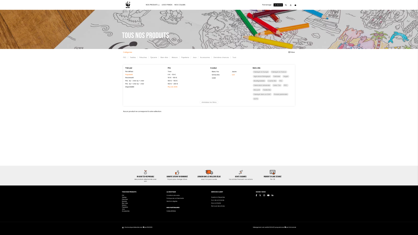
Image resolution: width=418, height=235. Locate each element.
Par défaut (129, 71)
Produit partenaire (280, 94)
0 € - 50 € (172, 74)
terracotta (215, 75)
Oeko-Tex (277, 85)
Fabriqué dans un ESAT (262, 94)
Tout (234, 57)
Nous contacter (216, 203)
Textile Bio (267, 90)
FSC (124, 57)
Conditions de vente (173, 195)
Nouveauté (129, 77)
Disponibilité (129, 87)
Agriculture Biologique (262, 76)
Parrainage (266, 5)
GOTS (256, 99)
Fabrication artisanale (262, 85)
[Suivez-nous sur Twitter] (260, 195)
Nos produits (152, 5)
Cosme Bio (272, 81)
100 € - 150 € (173, 81)
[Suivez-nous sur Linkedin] (272, 195)
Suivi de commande (217, 200)
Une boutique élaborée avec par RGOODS (138, 227)
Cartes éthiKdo (171, 211)
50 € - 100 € (172, 77)
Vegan (285, 76)
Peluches (143, 57)
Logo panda (167, 5)
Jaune (234, 71)
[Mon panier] (295, 5)
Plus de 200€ (173, 87)
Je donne (278, 5)
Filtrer (292, 52)
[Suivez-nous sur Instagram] (264, 195)
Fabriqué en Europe (261, 72)
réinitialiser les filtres (209, 102)
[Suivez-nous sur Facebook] (256, 195)
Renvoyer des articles (218, 206)
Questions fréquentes (218, 197)
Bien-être (164, 57)
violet (214, 78)
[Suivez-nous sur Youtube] (268, 195)
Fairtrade (276, 76)
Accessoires (205, 57)
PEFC (285, 85)
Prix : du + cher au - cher (134, 84)
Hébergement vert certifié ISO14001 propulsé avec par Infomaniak (274, 227)
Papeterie (185, 57)
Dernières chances (221, 57)
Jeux (194, 57)
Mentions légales (172, 201)
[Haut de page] (413, 226)
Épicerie (154, 57)
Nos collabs (179, 5)
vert (233, 75)
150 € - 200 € (173, 84)
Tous (169, 71)
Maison (175, 57)
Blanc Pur (215, 71)
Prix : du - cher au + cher (134, 81)
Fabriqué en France (279, 72)
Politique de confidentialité (175, 198)
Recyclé (257, 90)
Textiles (133, 57)
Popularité (129, 74)
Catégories (127, 52)
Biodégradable (259, 81)
